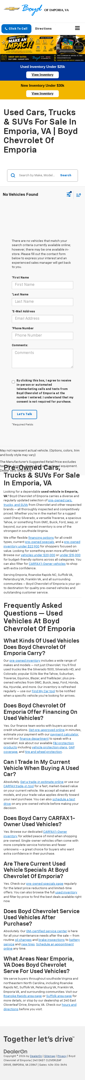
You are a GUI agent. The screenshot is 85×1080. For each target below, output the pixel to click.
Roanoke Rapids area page (23, 996)
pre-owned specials (39, 542)
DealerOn (36, 1056)
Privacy (62, 1056)
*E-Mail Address (23, 311)
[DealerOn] (16, 1051)
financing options (41, 537)
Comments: (20, 345)
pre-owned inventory (24, 660)
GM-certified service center (46, 931)
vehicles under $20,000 (38, 555)
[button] (16, 28)
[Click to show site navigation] (77, 29)
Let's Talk (24, 414)
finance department (34, 738)
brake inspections (51, 940)
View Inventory (42, 74)
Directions (43, 28)
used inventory (66, 892)
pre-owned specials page (44, 883)
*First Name (20, 277)
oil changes (23, 940)
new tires (28, 944)
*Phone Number (23, 328)
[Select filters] (69, 195)
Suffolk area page (59, 996)
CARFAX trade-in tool (19, 786)
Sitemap (49, 1056)
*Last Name (20, 294)
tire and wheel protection (43, 752)
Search (65, 175)
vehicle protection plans (49, 747)
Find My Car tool (43, 691)
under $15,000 (70, 555)
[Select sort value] (77, 195)
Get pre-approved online (47, 730)
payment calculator (64, 734)
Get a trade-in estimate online (42, 782)
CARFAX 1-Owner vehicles (47, 564)
